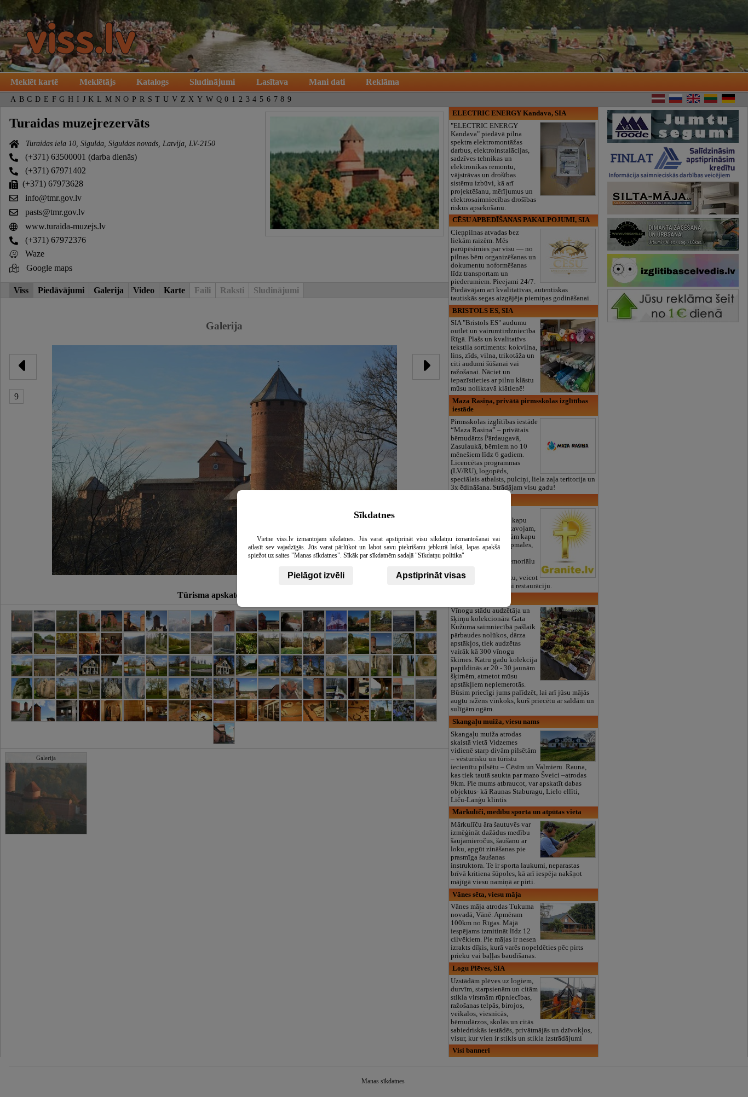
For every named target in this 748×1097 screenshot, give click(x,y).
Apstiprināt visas (431, 575)
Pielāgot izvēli (315, 575)
